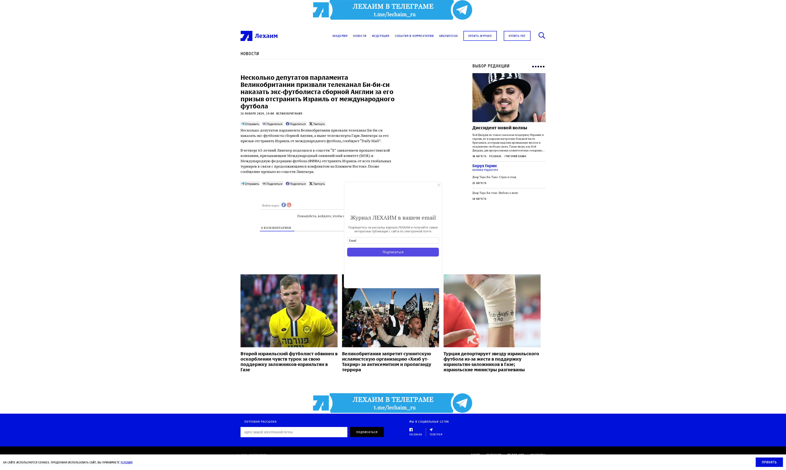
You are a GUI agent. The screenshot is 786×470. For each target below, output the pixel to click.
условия (126, 462)
